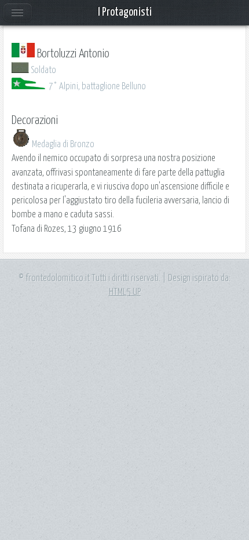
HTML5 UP (125, 292)
